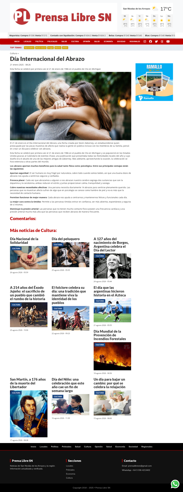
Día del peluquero (66, 239)
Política (39, 42)
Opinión (86, 42)
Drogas (50, 48)
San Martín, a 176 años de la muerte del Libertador (28, 383)
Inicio (16, 42)
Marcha (58, 48)
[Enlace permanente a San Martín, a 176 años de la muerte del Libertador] (28, 414)
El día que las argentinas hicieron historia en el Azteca (110, 291)
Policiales (52, 42)
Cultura (75, 42)
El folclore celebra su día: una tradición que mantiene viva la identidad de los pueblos (69, 295)
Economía (108, 42)
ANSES (65, 48)
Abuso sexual (41, 48)
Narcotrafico (29, 48)
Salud (64, 42)
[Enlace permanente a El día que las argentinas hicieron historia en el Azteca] (112, 310)
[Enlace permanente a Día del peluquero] (70, 255)
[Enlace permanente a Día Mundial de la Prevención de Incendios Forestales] (112, 356)
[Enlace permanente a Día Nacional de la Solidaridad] (28, 258)
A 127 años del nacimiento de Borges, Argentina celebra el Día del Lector (111, 244)
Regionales (135, 42)
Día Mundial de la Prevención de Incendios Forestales (110, 335)
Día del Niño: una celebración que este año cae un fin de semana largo (68, 385)
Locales (27, 42)
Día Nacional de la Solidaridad (24, 241)
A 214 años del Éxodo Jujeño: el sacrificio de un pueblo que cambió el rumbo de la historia (27, 293)
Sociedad (121, 42)
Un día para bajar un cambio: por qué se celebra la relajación (109, 383)
